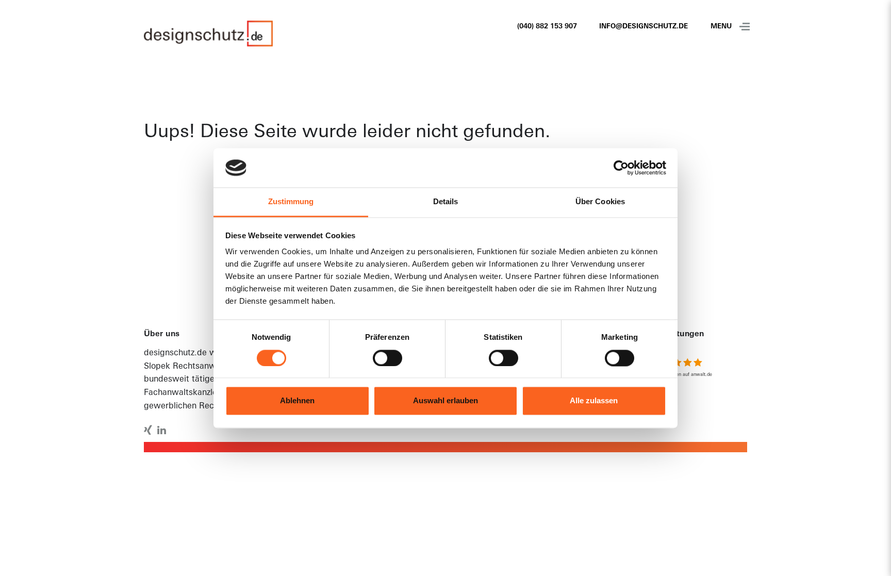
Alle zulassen (594, 401)
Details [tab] (445, 202)
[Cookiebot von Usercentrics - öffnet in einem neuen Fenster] (621, 167)
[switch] (387, 358)
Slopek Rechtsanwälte (187, 367)
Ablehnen (297, 401)
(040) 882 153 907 (547, 26)
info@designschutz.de (643, 26)
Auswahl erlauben (445, 401)
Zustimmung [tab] (291, 202)
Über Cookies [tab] (600, 202)
